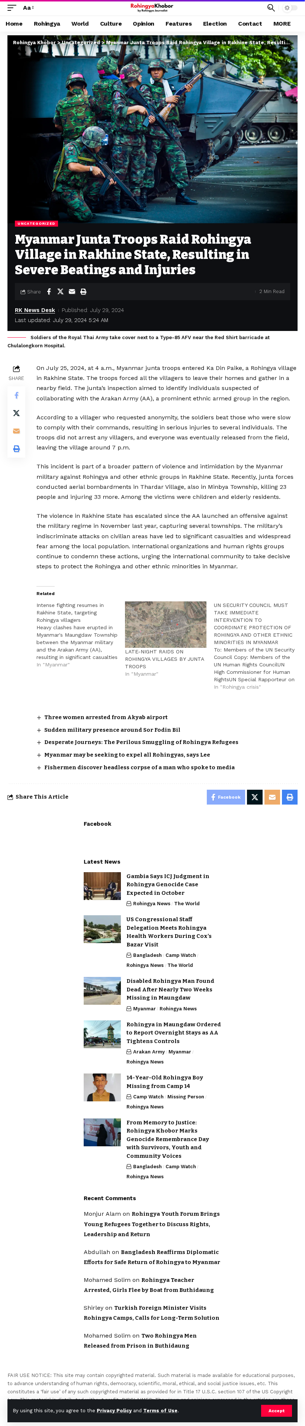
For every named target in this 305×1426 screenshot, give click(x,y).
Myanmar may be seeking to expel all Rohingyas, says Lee (127, 754)
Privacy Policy (114, 1410)
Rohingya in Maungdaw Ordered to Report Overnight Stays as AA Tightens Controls (173, 1033)
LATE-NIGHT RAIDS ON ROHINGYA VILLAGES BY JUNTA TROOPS (164, 659)
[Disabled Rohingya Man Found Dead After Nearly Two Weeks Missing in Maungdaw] (102, 991)
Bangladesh (147, 955)
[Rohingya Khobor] (153, 8)
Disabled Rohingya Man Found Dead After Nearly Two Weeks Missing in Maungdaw (170, 989)
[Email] (72, 292)
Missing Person (185, 1096)
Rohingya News (151, 903)
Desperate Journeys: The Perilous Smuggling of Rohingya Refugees (141, 742)
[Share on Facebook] (49, 292)
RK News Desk (35, 310)
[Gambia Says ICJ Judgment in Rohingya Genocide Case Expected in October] (102, 886)
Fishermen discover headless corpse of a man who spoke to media (139, 767)
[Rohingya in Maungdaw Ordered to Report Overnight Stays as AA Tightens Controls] (102, 1034)
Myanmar (144, 1008)
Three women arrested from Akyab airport (106, 717)
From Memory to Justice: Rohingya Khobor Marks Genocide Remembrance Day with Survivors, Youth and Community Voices (167, 1139)
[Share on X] (60, 292)
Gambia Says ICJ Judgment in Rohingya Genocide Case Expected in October (167, 884)
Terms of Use (160, 1410)
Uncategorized (36, 223)
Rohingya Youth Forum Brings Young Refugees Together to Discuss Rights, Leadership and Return (152, 1224)
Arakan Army (149, 1052)
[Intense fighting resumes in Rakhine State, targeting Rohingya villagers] (80, 634)
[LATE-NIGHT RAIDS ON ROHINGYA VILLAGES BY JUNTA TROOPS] (165, 624)
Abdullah (97, 1252)
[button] (276, 1411)
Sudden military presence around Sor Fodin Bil (112, 730)
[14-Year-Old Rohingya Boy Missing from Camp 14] (102, 1087)
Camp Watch (181, 955)
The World (187, 903)
